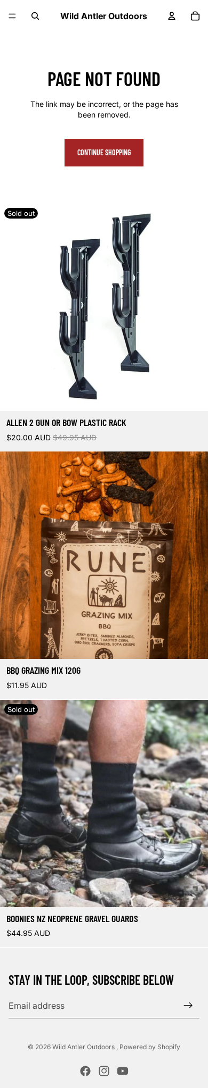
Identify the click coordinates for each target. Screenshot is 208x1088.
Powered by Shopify (149, 1047)
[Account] (171, 16)
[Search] (35, 16)
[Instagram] (104, 1071)
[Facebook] (85, 1071)
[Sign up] (188, 1005)
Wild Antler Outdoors (84, 1047)
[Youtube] (122, 1071)
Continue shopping (104, 152)
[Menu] (12, 16)
